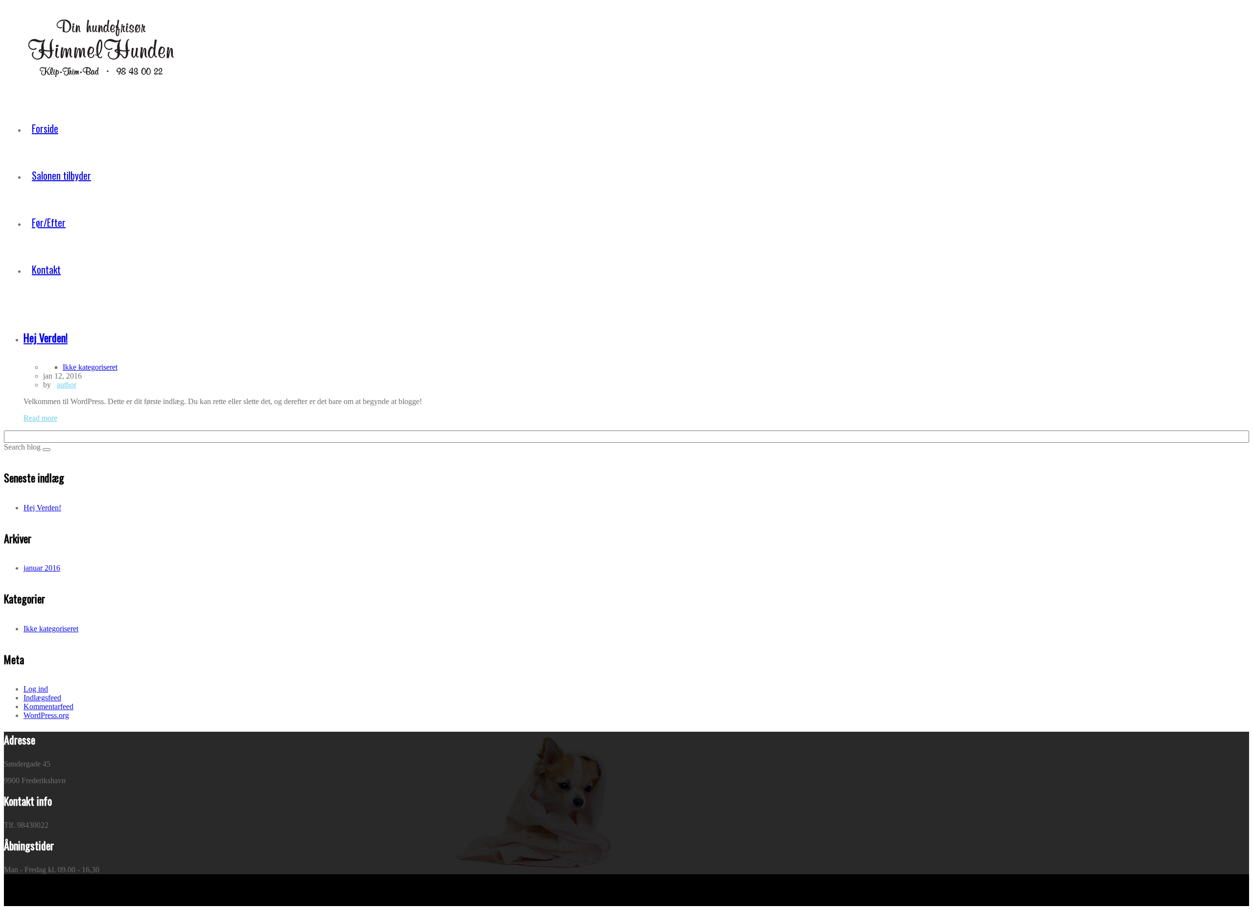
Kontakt (46, 269)
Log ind (35, 689)
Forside (45, 128)
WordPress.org (46, 715)
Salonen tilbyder (61, 175)
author (66, 385)
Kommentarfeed (48, 706)
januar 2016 (41, 568)
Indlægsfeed (42, 698)
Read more (40, 418)
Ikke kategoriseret (90, 367)
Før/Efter (49, 222)
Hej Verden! (42, 507)
